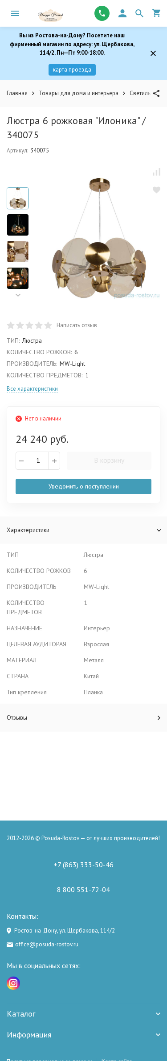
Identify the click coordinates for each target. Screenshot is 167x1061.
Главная (17, 93)
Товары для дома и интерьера (78, 93)
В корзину (109, 460)
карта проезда (72, 69)
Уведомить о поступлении (84, 486)
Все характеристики (32, 388)
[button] (18, 295)
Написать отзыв (77, 325)
